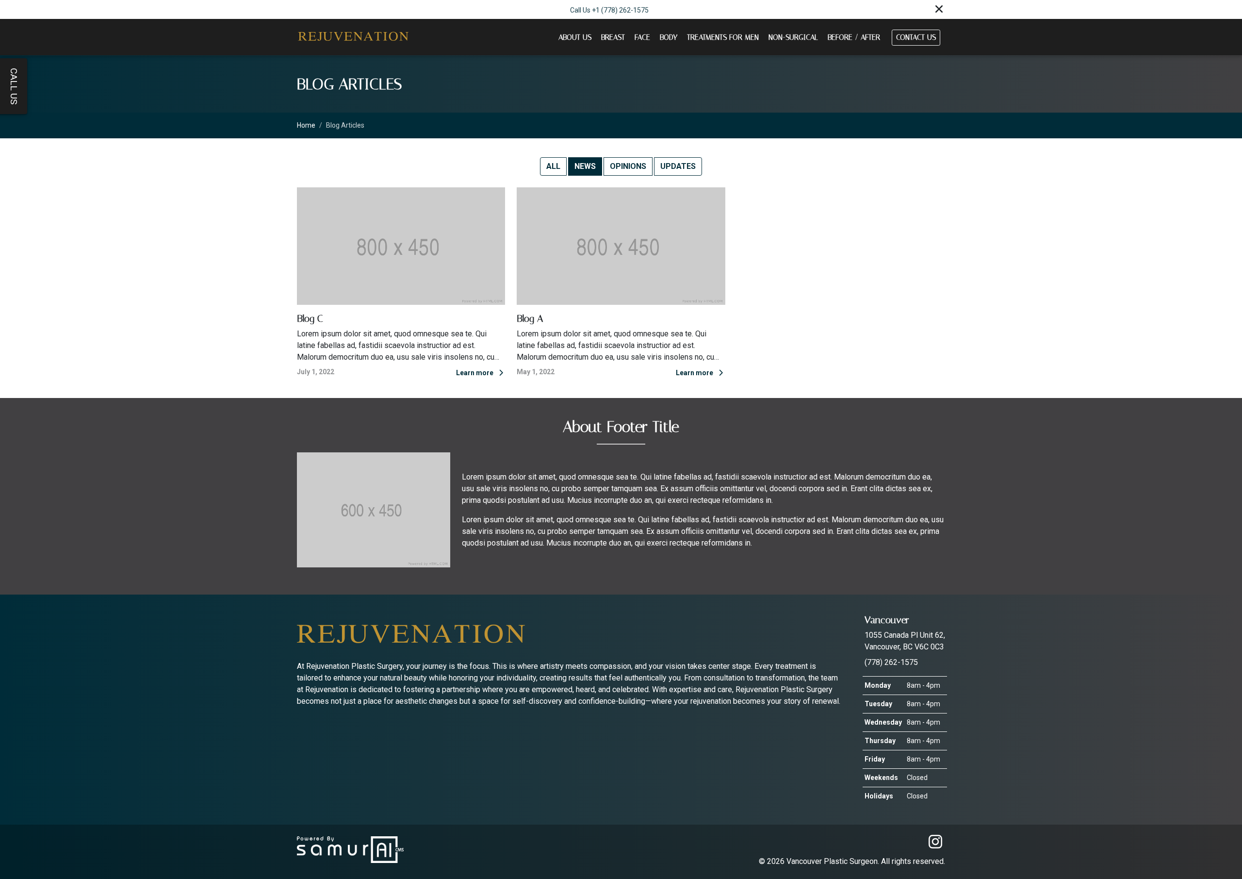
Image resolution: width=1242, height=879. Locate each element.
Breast (613, 37)
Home (306, 125)
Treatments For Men (723, 37)
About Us (574, 37)
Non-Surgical (793, 37)
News (585, 166)
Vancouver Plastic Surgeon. (833, 861)
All (553, 166)
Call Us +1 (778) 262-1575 (609, 9)
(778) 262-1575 (891, 662)
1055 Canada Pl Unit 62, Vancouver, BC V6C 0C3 (905, 632)
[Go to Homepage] (353, 37)
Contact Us (916, 37)
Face (642, 37)
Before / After (854, 37)
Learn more (475, 373)
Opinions (628, 166)
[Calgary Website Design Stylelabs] (350, 849)
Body (668, 37)
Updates (678, 166)
